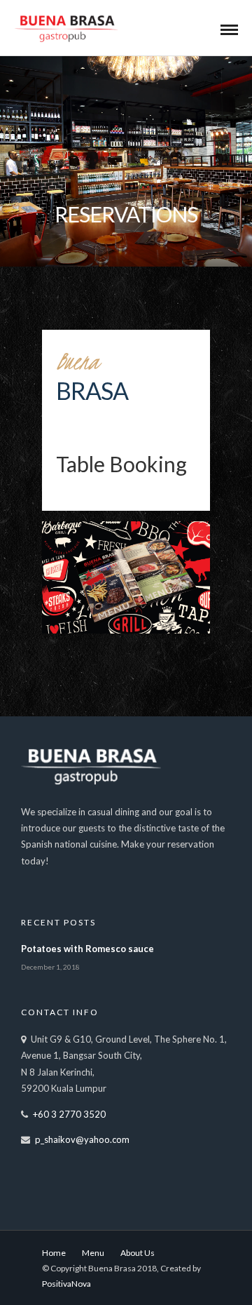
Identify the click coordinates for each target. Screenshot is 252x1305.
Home (54, 1252)
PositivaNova (66, 1283)
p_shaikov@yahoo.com (82, 1139)
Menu (93, 1252)
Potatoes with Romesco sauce (87, 948)
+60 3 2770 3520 (69, 1114)
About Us (137, 1252)
